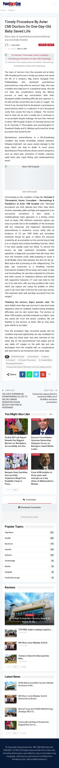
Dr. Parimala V (10, 360)
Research (36, 420)
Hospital (42, 45)
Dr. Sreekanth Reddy (45, 360)
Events (8, 455)
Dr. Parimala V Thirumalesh (27, 360)
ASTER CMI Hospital (17, 356)
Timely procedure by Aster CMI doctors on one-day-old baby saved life (28, 367)
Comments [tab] (31, 500)
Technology (10, 561)
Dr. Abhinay (45, 356)
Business (35, 455)
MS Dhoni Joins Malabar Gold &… (33, 643)
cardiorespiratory (33, 356)
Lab (7, 420)
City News (9, 532)
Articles (8, 555)
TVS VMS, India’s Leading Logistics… (35, 630)
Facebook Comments (31, 507)
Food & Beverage (12, 578)
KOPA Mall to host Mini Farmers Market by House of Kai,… (29, 620)
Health (50, 45)
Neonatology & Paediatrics (14, 363)
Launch (8, 549)
